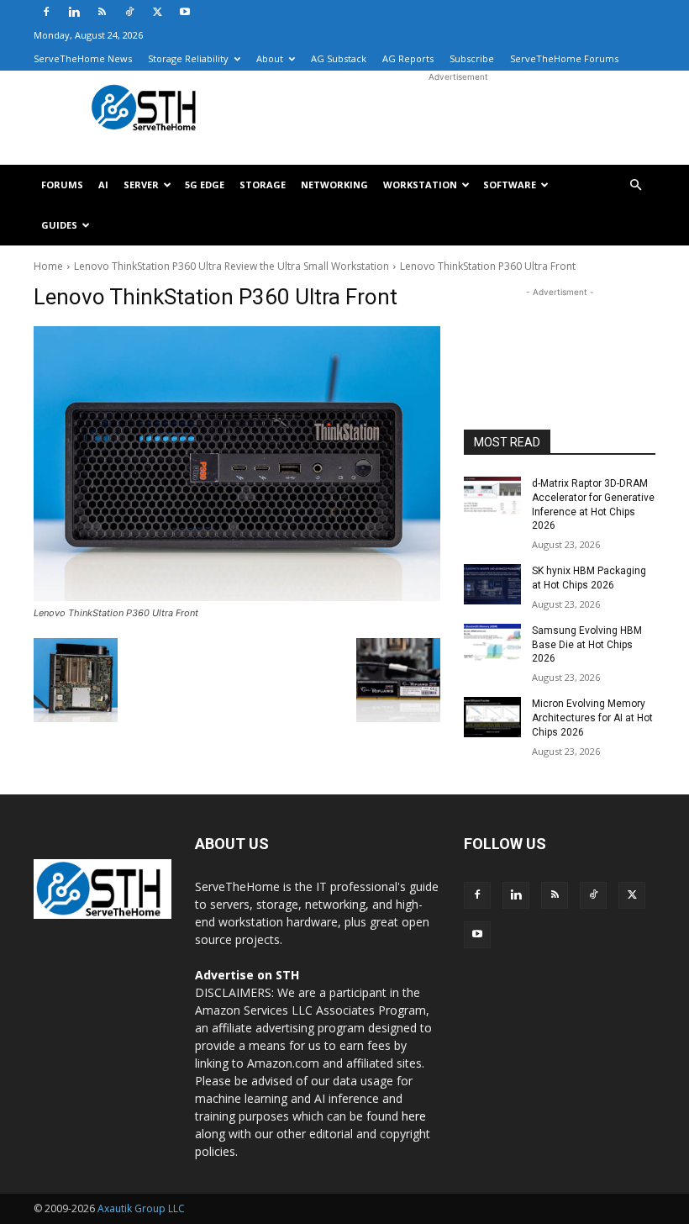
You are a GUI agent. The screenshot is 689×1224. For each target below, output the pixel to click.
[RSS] (101, 12)
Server (141, 184)
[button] (635, 185)
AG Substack (338, 58)
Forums (62, 184)
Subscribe (472, 58)
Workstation (420, 184)
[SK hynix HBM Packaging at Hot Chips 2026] (492, 584)
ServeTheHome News (83, 58)
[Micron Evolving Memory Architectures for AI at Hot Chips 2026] (492, 717)
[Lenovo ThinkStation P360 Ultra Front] (237, 463)
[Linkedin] (74, 12)
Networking (334, 184)
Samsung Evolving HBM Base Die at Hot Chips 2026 (587, 645)
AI (103, 184)
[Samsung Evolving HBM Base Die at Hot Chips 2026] (492, 644)
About (269, 58)
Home (48, 266)
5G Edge (204, 184)
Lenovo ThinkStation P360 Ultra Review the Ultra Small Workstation (231, 266)
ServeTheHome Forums (564, 58)
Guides (59, 225)
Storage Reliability (188, 58)
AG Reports (408, 58)
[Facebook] (46, 12)
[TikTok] (129, 12)
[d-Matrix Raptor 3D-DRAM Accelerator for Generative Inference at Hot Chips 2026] (492, 497)
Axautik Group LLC (141, 1208)
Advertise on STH (247, 975)
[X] (157, 12)
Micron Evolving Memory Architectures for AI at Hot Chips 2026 (592, 718)
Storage (262, 184)
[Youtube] (184, 12)
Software (509, 184)
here (414, 1116)
